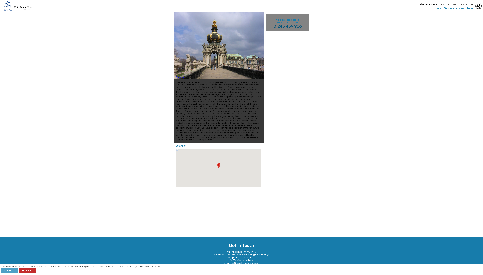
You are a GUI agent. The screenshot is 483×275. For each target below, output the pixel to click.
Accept (8, 270)
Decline (26, 270)
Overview (180, 77)
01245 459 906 (288, 26)
